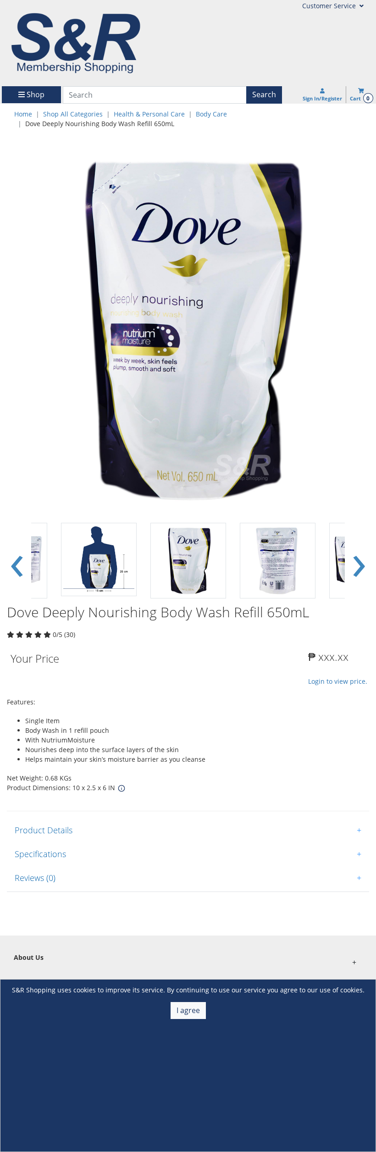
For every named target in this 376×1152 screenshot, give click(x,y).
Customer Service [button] (330, 5)
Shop (34, 94)
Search (264, 94)
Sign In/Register (322, 98)
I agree (188, 1010)
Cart (360, 98)
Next (359, 560)
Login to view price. (337, 681)
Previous (17, 560)
